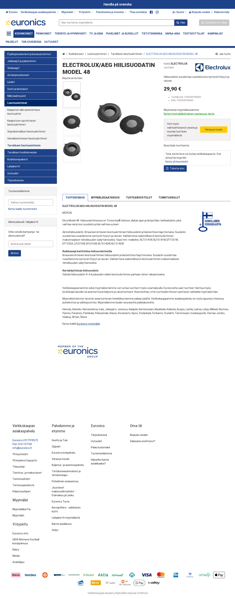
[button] (72, 78)
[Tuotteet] (8, 34)
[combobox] (123, 22)
